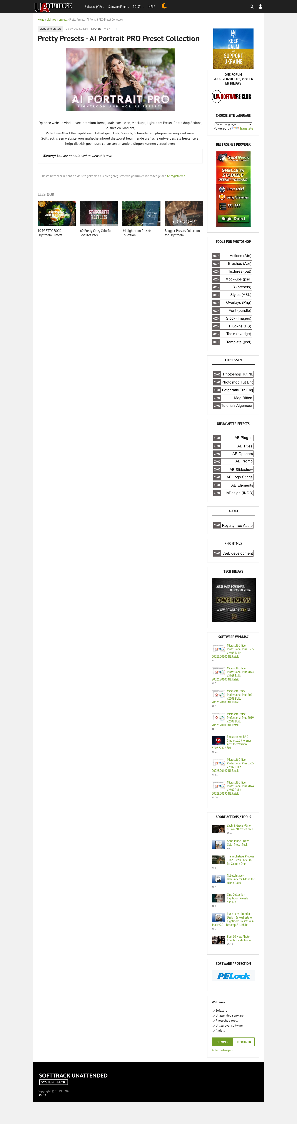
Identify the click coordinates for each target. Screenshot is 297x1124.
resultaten (244, 1042)
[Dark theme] (164, 6)
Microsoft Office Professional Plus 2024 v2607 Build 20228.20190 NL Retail (233, 787)
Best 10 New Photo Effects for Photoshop (239, 938)
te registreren (176, 176)
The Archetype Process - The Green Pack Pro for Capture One (240, 860)
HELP (151, 6)
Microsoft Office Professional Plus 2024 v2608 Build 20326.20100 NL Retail (233, 673)
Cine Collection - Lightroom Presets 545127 (237, 898)
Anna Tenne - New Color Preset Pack (238, 843)
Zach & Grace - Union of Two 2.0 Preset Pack (240, 827)
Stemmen (222, 1042)
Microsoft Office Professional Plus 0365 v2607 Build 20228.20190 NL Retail (233, 765)
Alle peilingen (222, 1050)
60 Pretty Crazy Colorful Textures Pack (96, 232)
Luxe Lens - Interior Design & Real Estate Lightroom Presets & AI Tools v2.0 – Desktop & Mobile (233, 919)
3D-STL (137, 6)
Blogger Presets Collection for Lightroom (182, 232)
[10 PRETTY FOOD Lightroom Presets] (57, 213)
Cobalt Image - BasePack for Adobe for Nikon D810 (240, 879)
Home (41, 19)
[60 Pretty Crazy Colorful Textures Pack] (99, 213)
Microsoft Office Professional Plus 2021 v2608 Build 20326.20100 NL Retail (233, 696)
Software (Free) (117, 6)
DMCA (42, 1095)
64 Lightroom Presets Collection (136, 232)
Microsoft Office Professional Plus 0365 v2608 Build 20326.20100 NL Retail (233, 651)
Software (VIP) (93, 6)
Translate (246, 129)
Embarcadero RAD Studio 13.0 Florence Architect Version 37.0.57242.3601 (232, 742)
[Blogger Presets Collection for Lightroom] (184, 213)
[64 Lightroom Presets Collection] (141, 213)
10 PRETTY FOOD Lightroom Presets (50, 232)
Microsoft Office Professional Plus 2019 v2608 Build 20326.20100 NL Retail (233, 719)
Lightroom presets (57, 19)
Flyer (97, 29)
